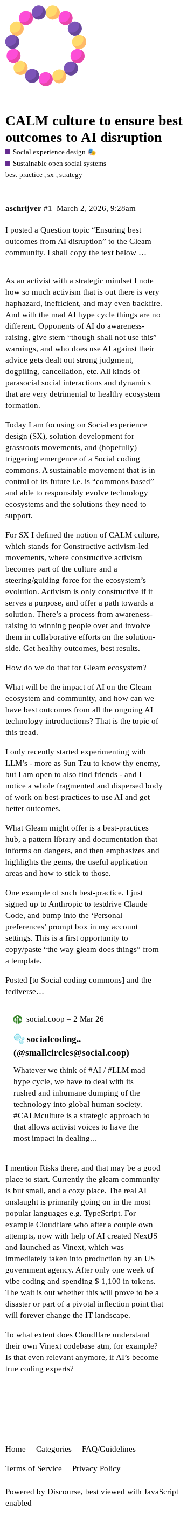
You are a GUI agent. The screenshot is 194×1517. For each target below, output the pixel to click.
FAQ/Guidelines (109, 1449)
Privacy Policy (96, 1468)
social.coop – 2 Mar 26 (65, 1019)
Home (15, 1449)
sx (50, 175)
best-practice (24, 175)
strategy (70, 175)
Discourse (64, 1491)
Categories (54, 1449)
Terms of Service (33, 1468)
